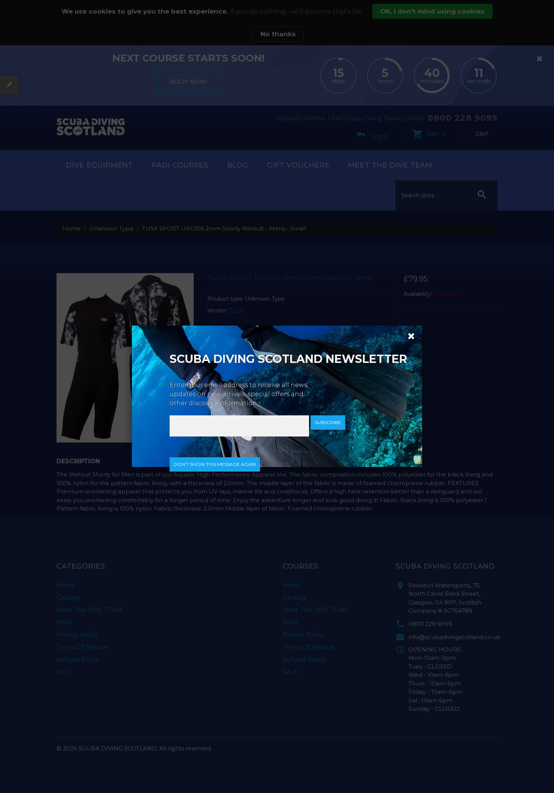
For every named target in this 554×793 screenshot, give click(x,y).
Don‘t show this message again (215, 464)
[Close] (409, 335)
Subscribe (328, 422)
